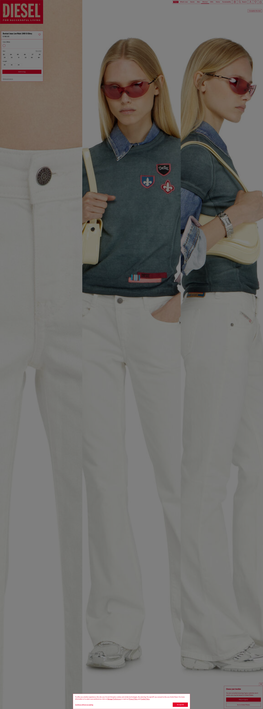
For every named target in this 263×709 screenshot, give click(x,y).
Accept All (180, 704)
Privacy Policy (133, 699)
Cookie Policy (145, 699)
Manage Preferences (114, 699)
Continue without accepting (84, 704)
